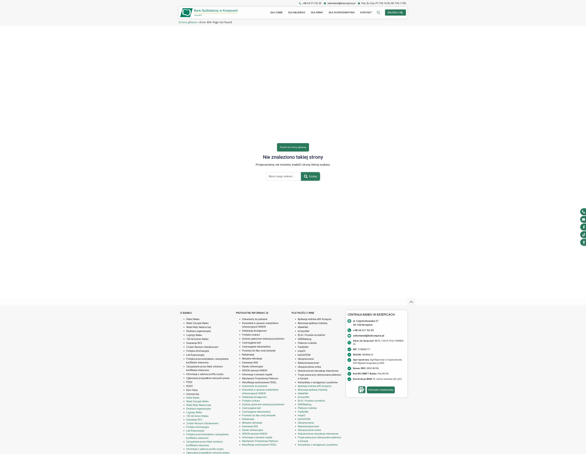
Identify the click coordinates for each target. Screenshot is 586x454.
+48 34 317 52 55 (363, 330)
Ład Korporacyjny (195, 354)
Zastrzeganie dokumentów (256, 346)
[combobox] (283, 176)
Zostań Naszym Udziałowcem (202, 347)
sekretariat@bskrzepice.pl (368, 335)
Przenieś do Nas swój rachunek (259, 350)
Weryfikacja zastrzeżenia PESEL (259, 382)
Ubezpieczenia (306, 358)
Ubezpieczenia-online (309, 366)
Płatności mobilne (307, 343)
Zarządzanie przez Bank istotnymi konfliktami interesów (204, 368)
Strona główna (188, 22)
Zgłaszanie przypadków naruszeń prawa (207, 378)
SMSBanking (304, 339)
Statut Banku (192, 319)
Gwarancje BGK (250, 362)
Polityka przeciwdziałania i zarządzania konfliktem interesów (207, 360)
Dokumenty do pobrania (254, 319)
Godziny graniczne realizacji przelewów (263, 338)
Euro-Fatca (192, 390)
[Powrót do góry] (411, 302)
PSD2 (189, 382)
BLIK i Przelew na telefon (311, 335)
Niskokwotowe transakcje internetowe (318, 370)
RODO (189, 386)
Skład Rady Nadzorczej (198, 327)
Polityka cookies (251, 334)
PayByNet (303, 347)
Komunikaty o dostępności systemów (318, 382)
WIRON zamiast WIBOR (254, 370)
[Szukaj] (379, 12)
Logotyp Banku (194, 335)
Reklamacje (248, 354)
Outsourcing (192, 394)
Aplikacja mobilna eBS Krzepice (314, 319)
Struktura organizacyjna (198, 331)
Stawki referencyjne (252, 366)
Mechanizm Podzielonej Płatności (260, 378)
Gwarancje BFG (194, 343)
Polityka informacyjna (197, 351)
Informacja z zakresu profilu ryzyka (204, 374)
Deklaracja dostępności (254, 330)
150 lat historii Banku (197, 339)
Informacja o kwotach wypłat (257, 374)
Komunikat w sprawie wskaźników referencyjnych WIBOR (260, 325)
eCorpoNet (303, 331)
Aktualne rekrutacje (252, 358)
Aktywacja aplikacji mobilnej (312, 323)
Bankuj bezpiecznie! (308, 362)
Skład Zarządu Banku (197, 323)
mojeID (301, 351)
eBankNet (303, 327)
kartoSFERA (304, 354)
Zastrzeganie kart (251, 342)
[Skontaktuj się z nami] (361, 389)
